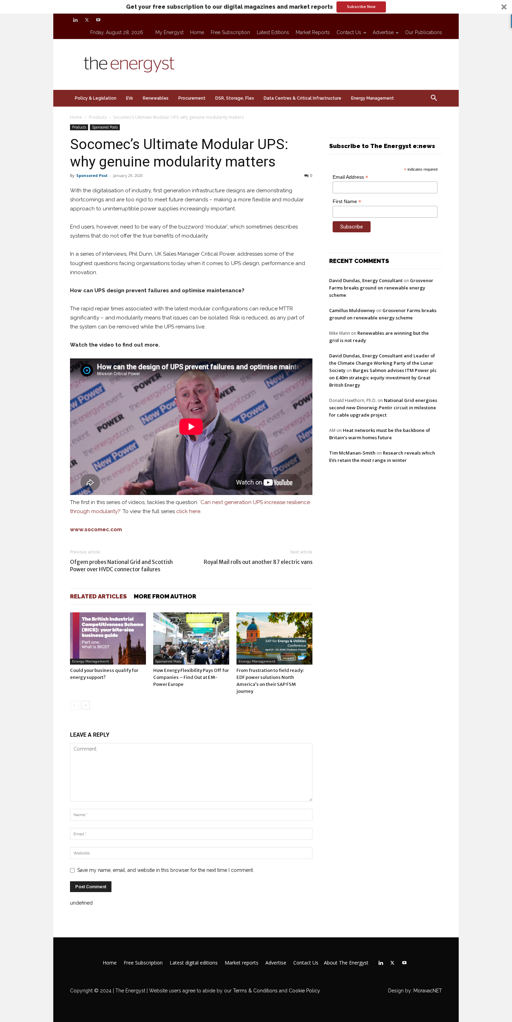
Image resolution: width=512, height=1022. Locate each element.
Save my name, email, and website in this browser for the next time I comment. (165, 870)
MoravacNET (427, 990)
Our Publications (423, 32)
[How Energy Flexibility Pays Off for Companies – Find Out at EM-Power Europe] (191, 638)
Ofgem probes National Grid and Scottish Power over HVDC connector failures (121, 566)
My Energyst (169, 32)
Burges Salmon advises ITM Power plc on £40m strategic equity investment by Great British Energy (383, 377)
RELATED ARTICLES (98, 596)
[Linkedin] (75, 20)
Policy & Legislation (95, 98)
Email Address (350, 177)
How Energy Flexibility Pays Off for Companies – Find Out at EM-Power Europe (191, 677)
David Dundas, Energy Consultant (366, 280)
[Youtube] (98, 20)
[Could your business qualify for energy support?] (108, 638)
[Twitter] (87, 20)
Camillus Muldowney (352, 310)
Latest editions (273, 32)
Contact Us (348, 32)
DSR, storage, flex (234, 98)
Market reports (313, 32)
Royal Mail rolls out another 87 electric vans (258, 562)
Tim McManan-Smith (352, 453)
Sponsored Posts (105, 127)
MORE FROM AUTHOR (165, 596)
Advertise (383, 32)
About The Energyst (346, 963)
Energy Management (372, 98)
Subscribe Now (361, 6)
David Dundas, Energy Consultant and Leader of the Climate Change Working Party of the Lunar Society (382, 363)
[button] (256, 7)
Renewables (156, 98)
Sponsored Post (92, 175)
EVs (129, 98)
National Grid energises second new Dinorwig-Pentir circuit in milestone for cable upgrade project (383, 407)
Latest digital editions (194, 963)
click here (188, 511)
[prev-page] (74, 705)
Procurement (191, 98)
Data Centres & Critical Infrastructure (302, 98)
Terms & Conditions (255, 990)
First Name (347, 201)
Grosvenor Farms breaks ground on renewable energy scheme (381, 287)
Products (98, 117)
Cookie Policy (304, 990)
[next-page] (85, 705)
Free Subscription (230, 32)
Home (197, 32)
